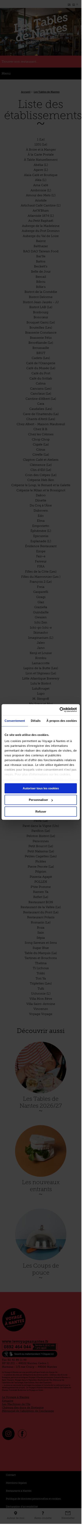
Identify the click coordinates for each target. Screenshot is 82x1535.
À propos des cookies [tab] (61, 720)
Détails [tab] (36, 720)
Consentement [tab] (15, 720)
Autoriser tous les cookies (41, 788)
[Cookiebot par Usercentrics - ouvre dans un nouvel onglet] (59, 709)
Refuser (40, 811)
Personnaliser (38, 799)
